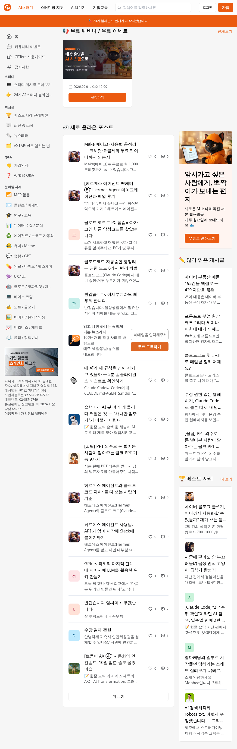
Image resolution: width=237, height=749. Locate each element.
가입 (225, 7)
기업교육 (100, 9)
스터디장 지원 (52, 9)
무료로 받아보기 (202, 238)
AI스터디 (26, 7)
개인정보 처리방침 (34, 413)
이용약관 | (13, 413)
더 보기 (226, 479)
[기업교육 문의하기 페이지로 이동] (31, 362)
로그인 (207, 7)
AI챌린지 (78, 9)
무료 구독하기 (149, 346)
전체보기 (225, 31)
